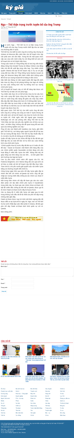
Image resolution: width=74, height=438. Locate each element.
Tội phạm (18, 408)
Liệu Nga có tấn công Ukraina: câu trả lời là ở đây (10, 357)
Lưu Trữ (62, 396)
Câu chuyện (48, 388)
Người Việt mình (5, 398)
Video (46, 401)
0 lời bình (5, 28)
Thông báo (3, 408)
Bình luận (4, 266)
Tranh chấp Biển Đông (36, 408)
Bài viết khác (34, 388)
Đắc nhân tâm (19, 413)
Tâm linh (18, 410)
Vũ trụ (46, 415)
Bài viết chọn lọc (20, 388)
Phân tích (64, 13)
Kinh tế (47, 396)
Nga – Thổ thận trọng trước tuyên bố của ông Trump (30, 24)
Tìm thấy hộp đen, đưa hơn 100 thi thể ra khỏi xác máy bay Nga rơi (58, 40)
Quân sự (62, 401)
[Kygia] (14, 7)
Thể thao (47, 405)
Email (3, 283)
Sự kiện (18, 403)
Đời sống (56, 13)
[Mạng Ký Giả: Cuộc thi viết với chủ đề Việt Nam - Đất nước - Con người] (22, 218)
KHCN (36, 13)
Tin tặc (62, 393)
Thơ (32, 410)
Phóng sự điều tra (64, 398)
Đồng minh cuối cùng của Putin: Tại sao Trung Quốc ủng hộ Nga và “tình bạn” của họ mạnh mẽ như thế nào (35, 359)
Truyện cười (34, 391)
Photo (17, 401)
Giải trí (50, 13)
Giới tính (62, 391)
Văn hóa (3, 413)
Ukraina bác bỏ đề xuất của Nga (55, 53)
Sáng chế (47, 393)
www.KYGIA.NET (19, 427)
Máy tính (33, 393)
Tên (2, 279)
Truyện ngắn (48, 410)
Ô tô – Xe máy (19, 398)
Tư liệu (62, 408)
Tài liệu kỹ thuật (64, 403)
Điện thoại (62, 415)
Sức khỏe (33, 403)
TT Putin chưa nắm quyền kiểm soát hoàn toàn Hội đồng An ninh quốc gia (58, 35)
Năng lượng (34, 405)
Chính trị (62, 388)
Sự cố (2, 403)
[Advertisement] (22, 242)
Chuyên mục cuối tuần (7, 391)
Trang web (4, 287)
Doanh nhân (34, 396)
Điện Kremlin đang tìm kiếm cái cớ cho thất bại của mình (59, 357)
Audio (32, 401)
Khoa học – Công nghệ (22, 393)
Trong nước (12, 13)
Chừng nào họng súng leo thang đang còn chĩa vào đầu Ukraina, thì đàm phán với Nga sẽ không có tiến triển (35, 379)
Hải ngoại (4, 13)
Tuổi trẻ (3, 415)
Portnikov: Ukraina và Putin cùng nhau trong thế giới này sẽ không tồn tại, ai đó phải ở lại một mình (59, 378)
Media (2, 401)
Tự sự (61, 410)
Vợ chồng (18, 415)
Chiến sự (18, 405)
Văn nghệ (33, 413)
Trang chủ (3, 19)
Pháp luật (47, 398)
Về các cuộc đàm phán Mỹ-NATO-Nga (11, 376)
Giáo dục (42, 13)
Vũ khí (32, 415)
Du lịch (3, 410)
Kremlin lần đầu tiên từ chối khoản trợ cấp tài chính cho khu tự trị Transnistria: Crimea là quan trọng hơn (59, 104)
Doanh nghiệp (19, 396)
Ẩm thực (3, 388)
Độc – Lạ (47, 413)
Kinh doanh (28, 13)
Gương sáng (4, 393)
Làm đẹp (47, 403)
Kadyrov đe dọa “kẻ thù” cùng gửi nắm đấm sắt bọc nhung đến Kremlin (59, 44)
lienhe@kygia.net (9, 431)
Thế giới (20, 13)
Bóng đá (62, 405)
